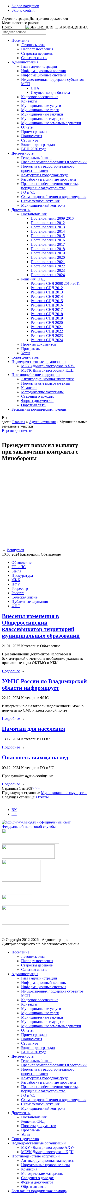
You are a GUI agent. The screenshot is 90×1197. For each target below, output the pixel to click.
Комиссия (29, 388)
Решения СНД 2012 (47, 288)
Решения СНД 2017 (47, 309)
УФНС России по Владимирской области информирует (44, 684)
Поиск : (8, 27)
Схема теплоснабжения (40, 201)
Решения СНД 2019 (47, 318)
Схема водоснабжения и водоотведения (53, 197)
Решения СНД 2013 (47, 292)
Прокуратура (22, 575)
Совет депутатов (25, 357)
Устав (25, 353)
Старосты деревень (37, 53)
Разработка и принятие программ (48, 179)
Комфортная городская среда (44, 175)
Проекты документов (38, 344)
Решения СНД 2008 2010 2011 (55, 283)
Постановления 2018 (48, 249)
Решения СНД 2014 (47, 296)
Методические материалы (42, 392)
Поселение (20, 40)
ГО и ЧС (28, 192)
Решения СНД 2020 (47, 322)
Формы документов (37, 401)
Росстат (18, 593)
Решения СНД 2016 (47, 305)
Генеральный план (36, 158)
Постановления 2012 (48, 223)
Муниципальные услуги (41, 105)
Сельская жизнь (34, 58)
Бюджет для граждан (38, 145)
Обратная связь (33, 405)
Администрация (25, 62)
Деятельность (23, 153)
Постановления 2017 (48, 244)
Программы (31, 349)
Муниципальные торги (40, 110)
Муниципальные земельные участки (51, 123)
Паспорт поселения (37, 49)
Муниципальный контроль (43, 205)
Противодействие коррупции (36, 375)
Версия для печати (17, 430)
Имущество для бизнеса (50, 92)
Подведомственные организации (39, 362)
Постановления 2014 (48, 231)
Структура (29, 140)
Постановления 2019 (48, 253)
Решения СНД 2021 (47, 327)
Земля (16, 571)
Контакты (29, 101)
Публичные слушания (30, 601)
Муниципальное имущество (44, 118)
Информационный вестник (43, 71)
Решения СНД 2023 (47, 335)
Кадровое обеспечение (39, 97)
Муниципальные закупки (42, 114)
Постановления (34, 214)
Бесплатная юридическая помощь (39, 409)
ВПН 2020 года (33, 149)
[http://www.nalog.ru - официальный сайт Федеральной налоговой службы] (45, 826)
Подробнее (11, 671)
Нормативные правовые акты (45, 383)
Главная (18, 422)
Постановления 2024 (48, 275)
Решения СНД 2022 (47, 331)
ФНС (16, 606)
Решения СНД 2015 (47, 301)
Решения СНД (33, 279)
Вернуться (15, 550)
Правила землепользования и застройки (54, 162)
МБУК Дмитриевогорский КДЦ (47, 370)
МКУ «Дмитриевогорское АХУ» (48, 366)
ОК (14, 814)
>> (37, 788)
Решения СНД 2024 (47, 340)
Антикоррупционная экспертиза (47, 379)
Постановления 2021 (48, 262)
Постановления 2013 (48, 227)
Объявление (21, 562)
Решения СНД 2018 (47, 314)
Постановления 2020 (48, 257)
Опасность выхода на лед (35, 757)
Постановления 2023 (48, 270)
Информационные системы (43, 75)
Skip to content (23, 10)
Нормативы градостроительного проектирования (47, 168)
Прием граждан (34, 131)
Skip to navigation (25, 6)
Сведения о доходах (37, 396)
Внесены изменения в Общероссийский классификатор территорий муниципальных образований (41, 626)
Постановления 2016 (48, 240)
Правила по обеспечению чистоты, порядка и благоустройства (50, 186)
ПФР (16, 584)
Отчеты (27, 127)
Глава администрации (39, 66)
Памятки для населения (33, 729)
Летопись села (33, 45)
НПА (35, 88)
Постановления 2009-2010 (52, 218)
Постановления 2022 (48, 266)
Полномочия (31, 136)
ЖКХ (16, 580)
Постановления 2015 (48, 236)
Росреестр (20, 588)
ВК (14, 810)
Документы (21, 210)
